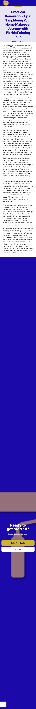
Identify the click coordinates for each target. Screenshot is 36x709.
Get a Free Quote (18, 543)
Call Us (18, 549)
